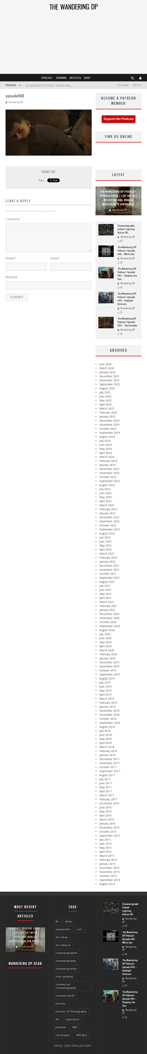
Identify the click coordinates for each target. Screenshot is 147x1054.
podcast (61, 1027)
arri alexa (62, 937)
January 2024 (107, 465)
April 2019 (105, 694)
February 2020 (108, 654)
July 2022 (104, 537)
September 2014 (109, 880)
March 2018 (106, 747)
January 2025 (107, 416)
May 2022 (105, 545)
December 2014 (109, 868)
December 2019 (109, 662)
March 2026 (106, 368)
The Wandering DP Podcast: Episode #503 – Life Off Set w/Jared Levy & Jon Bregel (70, 85)
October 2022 (107, 525)
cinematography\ (66, 968)
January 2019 (107, 706)
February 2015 (108, 860)
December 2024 (109, 420)
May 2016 (105, 811)
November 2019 (109, 666)
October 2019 (107, 670)
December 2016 (109, 803)
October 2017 (107, 767)
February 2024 (108, 461)
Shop (87, 78)
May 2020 (105, 642)
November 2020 (109, 618)
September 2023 (109, 481)
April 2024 (105, 453)
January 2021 (107, 610)
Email (55, 258)
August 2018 (107, 727)
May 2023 (105, 497)
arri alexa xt (63, 945)
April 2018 (105, 743)
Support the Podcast (119, 119)
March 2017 (106, 795)
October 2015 (107, 831)
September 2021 (109, 577)
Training (61, 78)
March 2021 (106, 602)
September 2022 (109, 529)
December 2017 (109, 759)
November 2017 (109, 763)
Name (11, 258)
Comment (13, 219)
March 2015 (106, 856)
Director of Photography (71, 1011)
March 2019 (106, 698)
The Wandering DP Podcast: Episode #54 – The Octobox (127, 322)
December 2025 (109, 376)
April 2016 (105, 815)
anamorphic (63, 929)
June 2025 (105, 396)
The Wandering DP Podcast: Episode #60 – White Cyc (127, 250)
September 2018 (109, 723)
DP (57, 1019)
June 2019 (105, 686)
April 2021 (105, 598)
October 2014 (107, 876)
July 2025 (104, 392)
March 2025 (106, 408)
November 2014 (109, 872)
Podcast (47, 78)
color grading (64, 976)
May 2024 (105, 449)
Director (61, 1003)
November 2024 (109, 424)
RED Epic (82, 1035)
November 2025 (109, 380)
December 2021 (109, 565)
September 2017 (109, 771)
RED (75, 1027)
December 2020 (109, 614)
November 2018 (109, 714)
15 (121, 287)
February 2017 (108, 799)
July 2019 (104, 682)
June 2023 (105, 493)
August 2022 (107, 533)
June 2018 (105, 735)
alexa (68, 921)
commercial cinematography (66, 986)
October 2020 (107, 622)
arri (79, 929)
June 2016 (105, 807)
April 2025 (105, 404)
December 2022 (109, 517)
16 (121, 262)
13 (121, 333)
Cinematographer (67, 953)
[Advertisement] (73, 45)
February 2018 (108, 751)
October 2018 (107, 719)
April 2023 (105, 501)
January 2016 (107, 823)
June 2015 (105, 843)
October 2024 (107, 428)
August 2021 (107, 582)
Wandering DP (16, 102)
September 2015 (109, 835)
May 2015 (105, 847)
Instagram (123, 85)
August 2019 (107, 678)
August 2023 (107, 485)
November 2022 (109, 521)
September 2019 (109, 674)
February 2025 (108, 412)
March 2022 (106, 553)
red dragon (63, 1035)
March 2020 (106, 650)
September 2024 (109, 432)
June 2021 (105, 590)
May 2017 (105, 787)
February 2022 (108, 557)
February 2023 (108, 509)
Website (11, 277)
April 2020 (105, 646)
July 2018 (104, 731)
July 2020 (104, 634)
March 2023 (106, 505)
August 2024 (107, 436)
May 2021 (105, 594)
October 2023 (107, 477)
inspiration (72, 1019)
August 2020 (107, 630)
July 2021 (104, 586)
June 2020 (105, 638)
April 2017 (105, 791)
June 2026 (105, 364)
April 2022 (105, 549)
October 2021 (107, 573)
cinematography (66, 960)
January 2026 (107, 372)
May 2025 (105, 400)
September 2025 (109, 384)
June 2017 (105, 783)
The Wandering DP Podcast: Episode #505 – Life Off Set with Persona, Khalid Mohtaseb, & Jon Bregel (25, 932)
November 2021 (109, 569)
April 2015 (105, 851)
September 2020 (109, 626)
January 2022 (107, 561)
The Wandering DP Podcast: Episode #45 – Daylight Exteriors (127, 298)
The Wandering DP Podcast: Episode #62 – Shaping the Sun (127, 274)
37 (121, 241)
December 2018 (109, 710)
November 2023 (109, 473)
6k (57, 921)
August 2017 (107, 775)
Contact (136, 85)
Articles (75, 78)
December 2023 (109, 469)
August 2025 (107, 388)
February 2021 (108, 606)
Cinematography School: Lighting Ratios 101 (126, 229)
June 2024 (105, 445)
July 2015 (104, 839)
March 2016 (106, 819)
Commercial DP (65, 995)
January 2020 (107, 658)
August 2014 (107, 884)
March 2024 (106, 457)
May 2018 (105, 739)
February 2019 (108, 702)
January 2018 (107, 755)
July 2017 (104, 779)
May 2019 (105, 690)
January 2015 (107, 864)
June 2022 (105, 541)
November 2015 (109, 827)
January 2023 (107, 513)
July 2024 (104, 440)
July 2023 (104, 489)
